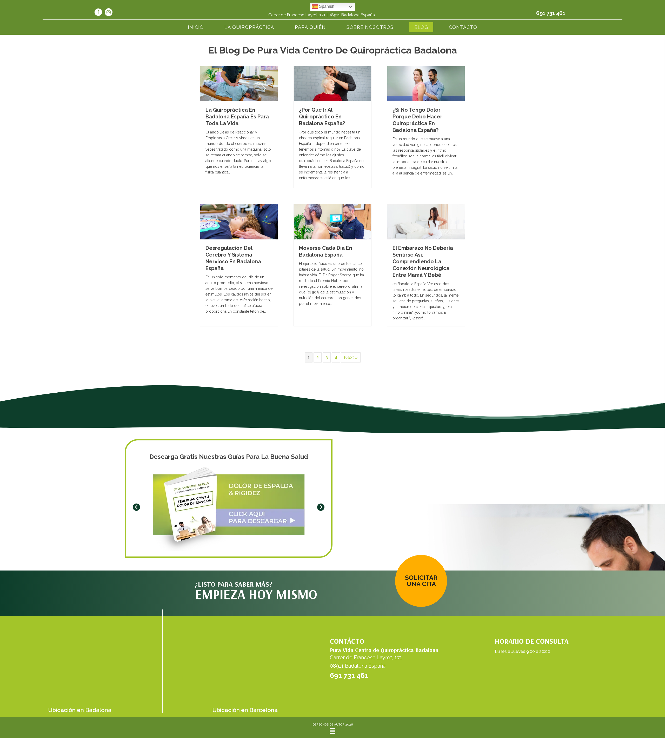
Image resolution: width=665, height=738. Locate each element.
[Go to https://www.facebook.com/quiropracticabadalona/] (98, 13)
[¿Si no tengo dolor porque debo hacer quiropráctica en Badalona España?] (426, 83)
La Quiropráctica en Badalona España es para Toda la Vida (237, 116)
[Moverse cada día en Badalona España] (332, 221)
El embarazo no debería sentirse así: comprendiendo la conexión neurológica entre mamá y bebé (423, 261)
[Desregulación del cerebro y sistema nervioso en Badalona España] (239, 221)
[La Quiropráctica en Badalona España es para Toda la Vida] (239, 83)
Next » (351, 357)
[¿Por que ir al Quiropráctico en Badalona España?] (332, 83)
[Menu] (332, 731)
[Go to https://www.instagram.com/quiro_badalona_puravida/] (108, 13)
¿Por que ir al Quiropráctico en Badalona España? (322, 116)
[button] (136, 507)
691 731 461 (550, 13)
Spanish (326, 6)
